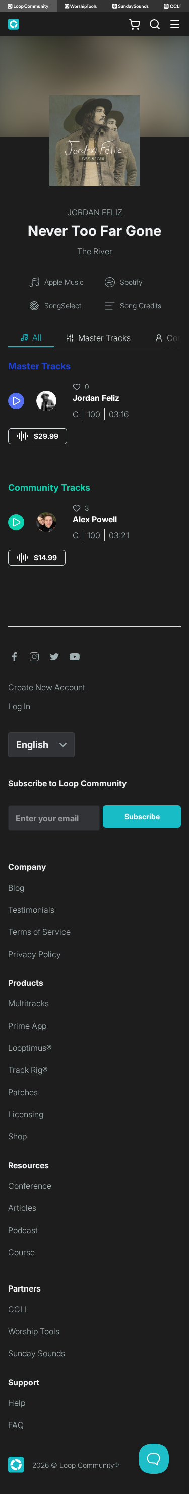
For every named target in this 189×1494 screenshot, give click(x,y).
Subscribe (142, 816)
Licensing (25, 1114)
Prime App (27, 1026)
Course (21, 1252)
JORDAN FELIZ (94, 212)
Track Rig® (28, 1070)
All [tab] (37, 337)
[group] (37, 436)
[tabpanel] (94, 472)
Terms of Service (39, 932)
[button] (18, 401)
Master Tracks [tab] (104, 338)
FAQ (16, 1425)
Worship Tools (33, 1331)
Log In (19, 706)
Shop (17, 1136)
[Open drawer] (175, 24)
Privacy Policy (34, 954)
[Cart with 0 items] (135, 24)
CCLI (17, 1309)
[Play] (16, 401)
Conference (29, 1186)
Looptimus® (30, 1048)
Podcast (23, 1230)
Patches (23, 1092)
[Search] (155, 24)
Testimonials (31, 910)
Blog (16, 887)
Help (16, 1403)
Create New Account (46, 687)
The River (94, 251)
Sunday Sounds (36, 1353)
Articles (22, 1208)
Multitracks (28, 1003)
